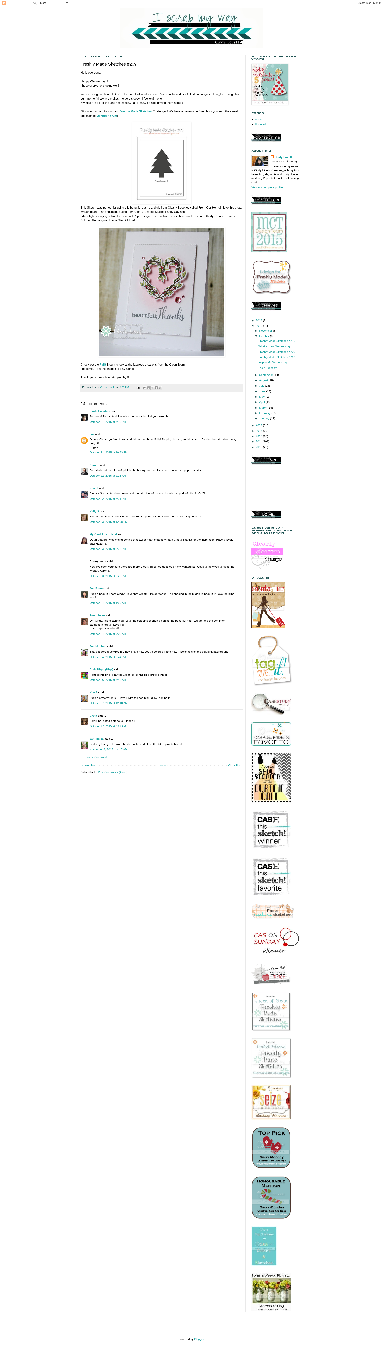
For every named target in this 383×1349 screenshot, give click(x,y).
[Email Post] (137, 387)
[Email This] (145, 388)
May (262, 396)
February (265, 413)
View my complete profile (267, 187)
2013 (259, 430)
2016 (259, 320)
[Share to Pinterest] (160, 388)
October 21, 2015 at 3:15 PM (108, 421)
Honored (260, 124)
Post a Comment (96, 757)
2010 (259, 447)
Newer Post (89, 765)
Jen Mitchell (98, 646)
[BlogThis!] (149, 388)
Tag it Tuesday (267, 367)
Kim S (93, 692)
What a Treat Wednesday (274, 346)
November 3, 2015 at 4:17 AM (108, 749)
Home (162, 765)
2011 (259, 441)
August (264, 380)
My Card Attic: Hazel (103, 534)
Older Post (235, 765)
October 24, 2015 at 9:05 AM (108, 633)
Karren (94, 465)
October (264, 336)
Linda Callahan (100, 411)
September (266, 374)
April (262, 402)
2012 (259, 436)
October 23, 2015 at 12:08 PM (109, 521)
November (266, 330)
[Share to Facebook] (156, 388)
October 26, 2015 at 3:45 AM (108, 679)
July (262, 385)
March (263, 407)
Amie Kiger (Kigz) (102, 669)
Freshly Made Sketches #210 (276, 340)
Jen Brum (96, 588)
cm (92, 434)
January (264, 418)
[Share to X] (152, 388)
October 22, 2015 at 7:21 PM (108, 498)
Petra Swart (97, 615)
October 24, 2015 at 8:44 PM (108, 657)
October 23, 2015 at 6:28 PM (108, 548)
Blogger (199, 1339)
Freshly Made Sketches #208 (276, 357)
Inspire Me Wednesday (272, 362)
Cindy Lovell (283, 157)
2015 (259, 325)
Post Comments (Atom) (112, 772)
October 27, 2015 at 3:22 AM (108, 726)
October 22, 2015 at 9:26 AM (108, 475)
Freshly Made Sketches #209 (276, 351)
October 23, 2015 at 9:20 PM (108, 576)
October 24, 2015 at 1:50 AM (108, 602)
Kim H (94, 488)
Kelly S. (95, 511)
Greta (93, 715)
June (262, 391)
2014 (259, 425)
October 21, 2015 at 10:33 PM (109, 452)
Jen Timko (97, 738)
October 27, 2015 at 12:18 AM (109, 703)
